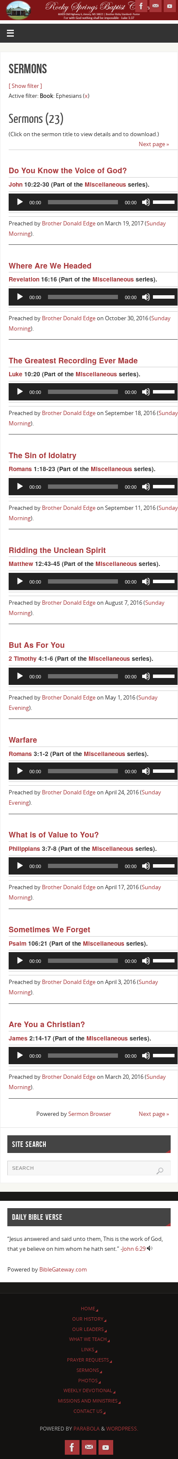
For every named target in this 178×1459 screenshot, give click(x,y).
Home (88, 1308)
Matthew (21, 563)
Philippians (24, 848)
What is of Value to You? (54, 834)
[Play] (20, 202)
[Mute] (146, 202)
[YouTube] (170, 6)
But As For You (37, 644)
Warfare (23, 739)
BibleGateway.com (63, 1269)
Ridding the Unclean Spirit (57, 549)
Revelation (24, 279)
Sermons (87, 1370)
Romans (20, 468)
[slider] (165, 201)
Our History (87, 1318)
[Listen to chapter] (150, 1249)
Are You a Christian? (47, 1023)
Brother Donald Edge (68, 223)
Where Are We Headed (50, 265)
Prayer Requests (88, 1359)
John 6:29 (134, 1249)
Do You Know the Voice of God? (68, 170)
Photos (88, 1380)
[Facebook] (141, 6)
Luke (15, 373)
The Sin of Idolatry (42, 455)
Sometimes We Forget (49, 929)
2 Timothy (23, 658)
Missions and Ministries (88, 1400)
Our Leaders (88, 1329)
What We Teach (88, 1339)
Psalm (17, 943)
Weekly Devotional (88, 1390)
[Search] (160, 1171)
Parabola (86, 1428)
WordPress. (122, 1428)
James (18, 1038)
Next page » (154, 144)
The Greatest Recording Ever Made (73, 360)
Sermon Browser (89, 1114)
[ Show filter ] (25, 86)
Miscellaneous (105, 184)
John (15, 184)
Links (87, 1349)
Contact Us (87, 1411)
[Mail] (155, 6)
